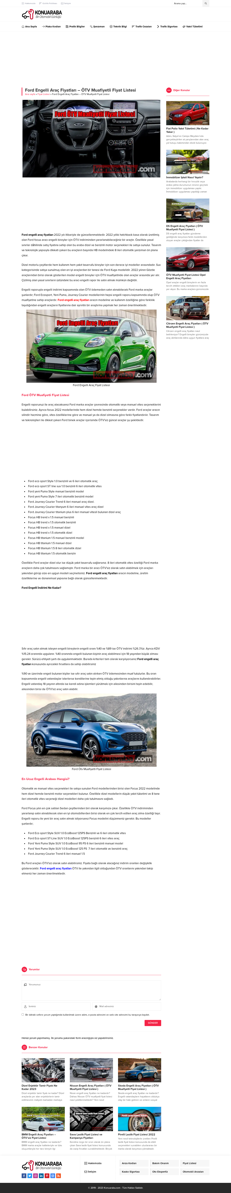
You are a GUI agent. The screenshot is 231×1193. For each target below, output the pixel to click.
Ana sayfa (30, 94)
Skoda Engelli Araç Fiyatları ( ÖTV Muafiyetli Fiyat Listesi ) (138, 1087)
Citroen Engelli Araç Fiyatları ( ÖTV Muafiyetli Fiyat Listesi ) (187, 325)
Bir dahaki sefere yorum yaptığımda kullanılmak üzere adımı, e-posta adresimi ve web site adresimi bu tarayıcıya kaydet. (87, 1014)
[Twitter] (29, 1175)
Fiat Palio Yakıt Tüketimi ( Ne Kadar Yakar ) (187, 130)
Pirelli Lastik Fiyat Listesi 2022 (136, 1134)
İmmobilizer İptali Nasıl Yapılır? (184, 177)
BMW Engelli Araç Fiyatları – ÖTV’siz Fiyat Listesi (39, 1136)
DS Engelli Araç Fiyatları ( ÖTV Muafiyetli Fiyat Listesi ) (184, 227)
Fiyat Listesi (44, 94)
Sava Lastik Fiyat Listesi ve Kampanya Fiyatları (86, 1136)
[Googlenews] (52, 1175)
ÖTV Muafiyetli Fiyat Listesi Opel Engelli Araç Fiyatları (186, 276)
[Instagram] (35, 1175)
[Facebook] (24, 1175)
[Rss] (58, 1175)
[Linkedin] (41, 1175)
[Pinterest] (47, 1175)
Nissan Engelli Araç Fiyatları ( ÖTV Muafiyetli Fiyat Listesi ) (90, 1087)
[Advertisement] (115, 57)
